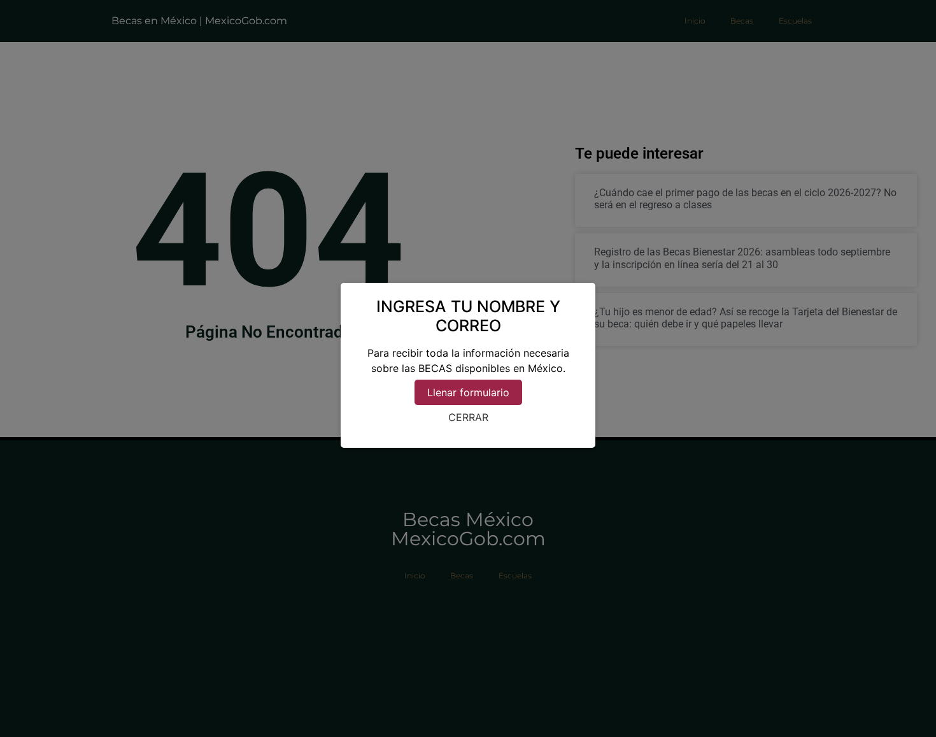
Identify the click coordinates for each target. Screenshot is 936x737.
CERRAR (468, 417)
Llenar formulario (468, 392)
